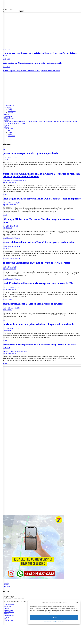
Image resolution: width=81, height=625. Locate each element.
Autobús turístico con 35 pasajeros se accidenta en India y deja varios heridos (31, 63)
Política (6, 114)
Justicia (10, 109)
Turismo (10, 112)
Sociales (6, 120)
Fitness (10, 132)
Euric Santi (4, 159)
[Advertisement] (40, 87)
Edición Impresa (9, 118)
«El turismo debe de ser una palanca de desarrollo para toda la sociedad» (37, 324)
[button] (77, 603)
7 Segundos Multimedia (8, 182)
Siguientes (5, 363)
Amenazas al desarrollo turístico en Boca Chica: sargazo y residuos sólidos (37, 242)
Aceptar (54, 617)
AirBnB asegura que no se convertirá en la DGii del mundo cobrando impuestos (40, 198)
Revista (10, 130)
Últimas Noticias (9, 105)
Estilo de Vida (8, 128)
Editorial (6, 127)
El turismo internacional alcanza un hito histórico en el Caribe (31, 303)
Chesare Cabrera (6, 310)
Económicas (12, 111)
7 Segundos (4, 248)
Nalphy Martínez (6, 228)
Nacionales (7, 107)
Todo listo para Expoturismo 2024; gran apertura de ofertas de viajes (35, 262)
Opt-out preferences (47, 621)
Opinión (6, 125)
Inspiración (11, 136)
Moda (10, 134)
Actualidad (3, 215)
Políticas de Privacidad (58, 621)
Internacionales (8, 116)
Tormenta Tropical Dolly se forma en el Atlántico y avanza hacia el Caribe (30, 71)
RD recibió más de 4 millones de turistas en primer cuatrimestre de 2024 (36, 283)
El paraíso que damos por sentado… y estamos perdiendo (29, 153)
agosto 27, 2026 (5, 49)
